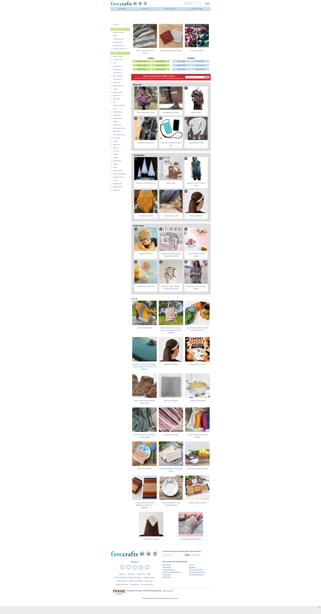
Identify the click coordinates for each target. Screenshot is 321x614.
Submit (160, 317)
